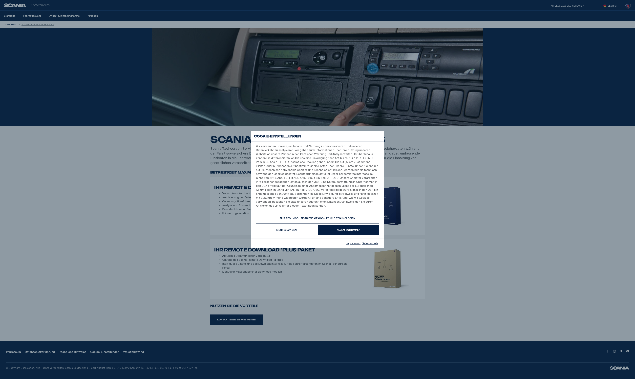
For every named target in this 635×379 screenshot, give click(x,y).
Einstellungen (286, 230)
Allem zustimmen (348, 230)
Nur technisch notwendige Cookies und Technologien (317, 218)
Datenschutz (370, 243)
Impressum (353, 243)
